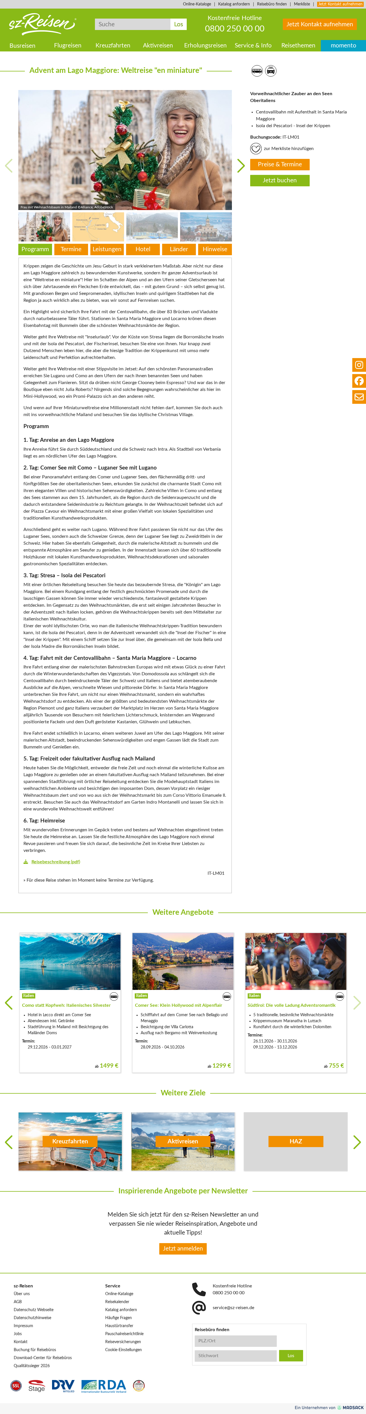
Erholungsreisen (205, 46)
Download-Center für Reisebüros (43, 1358)
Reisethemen (298, 46)
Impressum (23, 1326)
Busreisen (22, 46)
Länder (179, 249)
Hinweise (215, 249)
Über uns (22, 1294)
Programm (35, 249)
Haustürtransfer (119, 1326)
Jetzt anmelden (183, 1249)
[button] (241, 166)
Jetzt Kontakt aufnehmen (340, 4)
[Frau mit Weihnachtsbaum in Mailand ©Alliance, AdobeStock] (125, 150)
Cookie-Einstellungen (123, 1350)
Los (178, 24)
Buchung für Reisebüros (35, 1350)
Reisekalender (117, 1302)
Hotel (143, 249)
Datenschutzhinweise (32, 1318)
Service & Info (253, 46)
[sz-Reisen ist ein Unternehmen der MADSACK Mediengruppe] (329, 1407)
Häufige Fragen (118, 1318)
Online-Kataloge (197, 4)
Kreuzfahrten (113, 46)
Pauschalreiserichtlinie (124, 1334)
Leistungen (107, 249)
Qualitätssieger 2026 (32, 1366)
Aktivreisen (158, 46)
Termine (71, 249)
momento (343, 46)
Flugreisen (67, 46)
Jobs (18, 1334)
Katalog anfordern (234, 4)
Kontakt (20, 1342)
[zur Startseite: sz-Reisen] (43, 24)
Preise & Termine (280, 165)
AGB (18, 1302)
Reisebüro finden (272, 4)
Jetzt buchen (280, 181)
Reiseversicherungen (123, 1342)
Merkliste (302, 4)
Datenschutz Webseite (33, 1310)
